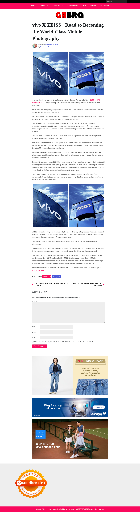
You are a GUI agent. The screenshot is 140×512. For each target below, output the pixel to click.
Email (34, 332)
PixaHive (100, 509)
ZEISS (58, 276)
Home (33, 6)
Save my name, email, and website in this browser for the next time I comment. (64, 342)
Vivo (54, 276)
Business (93, 6)
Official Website (38, 270)
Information (47, 276)
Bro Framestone (45, 47)
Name (34, 327)
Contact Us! (104, 6)
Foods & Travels (57, 6)
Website (35, 337)
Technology (43, 6)
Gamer (83, 6)
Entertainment (72, 6)
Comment (36, 301)
